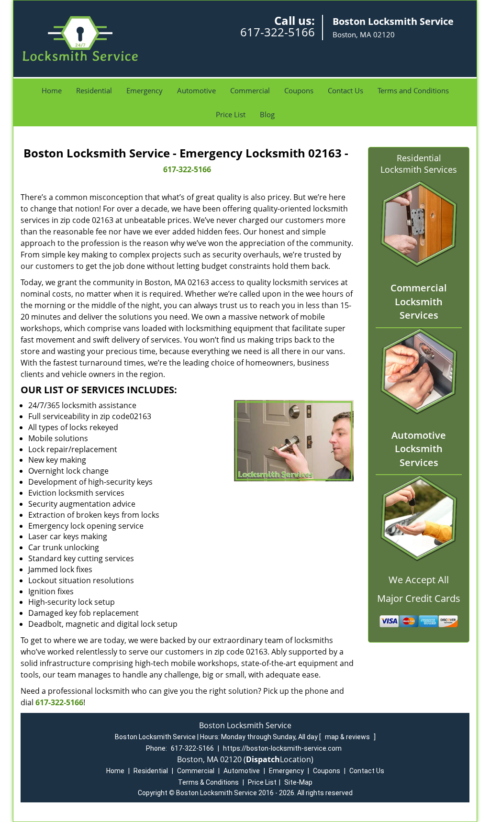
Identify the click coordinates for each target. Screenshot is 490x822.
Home (52, 90)
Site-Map (298, 782)
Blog (267, 114)
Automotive (196, 90)
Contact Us (345, 90)
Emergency (144, 90)
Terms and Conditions (413, 90)
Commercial (250, 90)
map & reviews (348, 737)
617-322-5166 (277, 32)
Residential (94, 90)
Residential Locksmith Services (418, 163)
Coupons (298, 90)
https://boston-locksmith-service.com (282, 748)
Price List (230, 114)
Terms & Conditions (208, 782)
